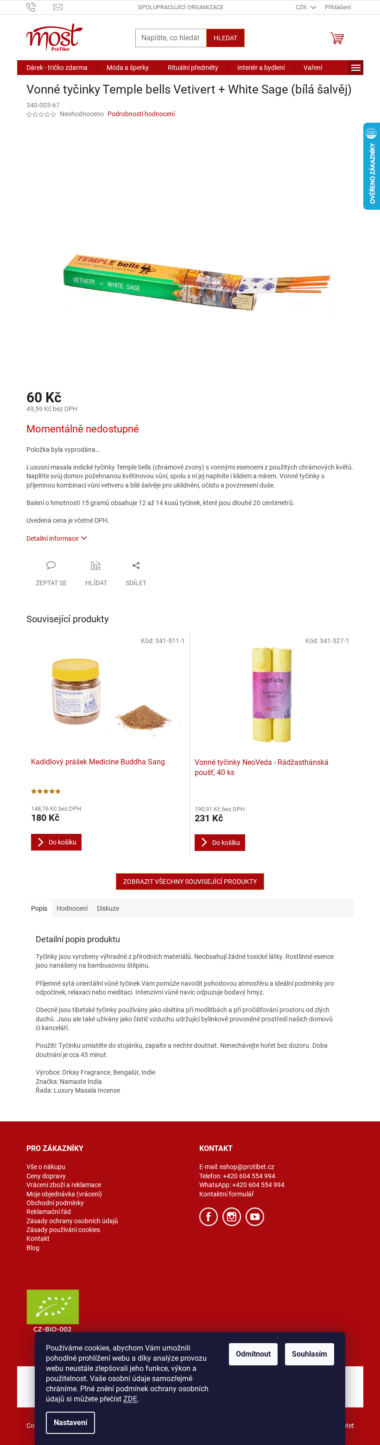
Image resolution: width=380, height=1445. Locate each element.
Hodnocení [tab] (72, 908)
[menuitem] (57, 67)
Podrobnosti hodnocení (141, 114)
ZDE (130, 1399)
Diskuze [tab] (108, 908)
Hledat (225, 38)
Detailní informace (52, 538)
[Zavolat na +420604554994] (40, 6)
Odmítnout (253, 1354)
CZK (302, 7)
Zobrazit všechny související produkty (190, 881)
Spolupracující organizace (180, 7)
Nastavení (70, 1422)
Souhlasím (309, 1354)
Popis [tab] (39, 908)
